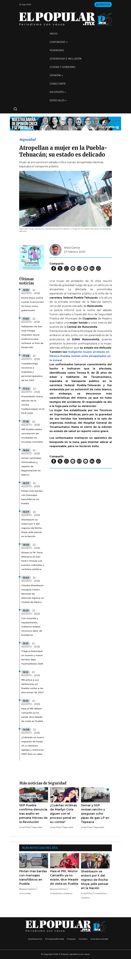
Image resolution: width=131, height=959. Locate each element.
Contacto (83, 939)
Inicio (54, 33)
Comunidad (57, 42)
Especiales (57, 100)
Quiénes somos (35, 939)
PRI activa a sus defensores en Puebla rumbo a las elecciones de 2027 (32, 686)
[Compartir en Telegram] (72, 268)
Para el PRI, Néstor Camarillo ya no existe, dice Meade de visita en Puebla (32, 714)
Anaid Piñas (24, 827)
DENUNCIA (104, 4)
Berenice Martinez (27, 889)
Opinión (55, 75)
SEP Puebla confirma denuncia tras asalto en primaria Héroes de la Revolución (33, 814)
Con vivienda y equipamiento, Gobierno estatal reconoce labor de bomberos (31, 626)
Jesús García (72, 247)
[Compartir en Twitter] (60, 268)
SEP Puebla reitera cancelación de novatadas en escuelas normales (32, 435)
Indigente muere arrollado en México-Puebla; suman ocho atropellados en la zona (80, 356)
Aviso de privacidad (99, 939)
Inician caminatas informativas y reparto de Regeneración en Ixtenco (31, 466)
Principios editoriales (54, 939)
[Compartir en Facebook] (53, 268)
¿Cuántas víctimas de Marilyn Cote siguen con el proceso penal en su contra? (63, 814)
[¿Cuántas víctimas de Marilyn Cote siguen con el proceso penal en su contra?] (64, 794)
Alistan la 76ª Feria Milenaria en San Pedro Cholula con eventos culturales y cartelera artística (32, 560)
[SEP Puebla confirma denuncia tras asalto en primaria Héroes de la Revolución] (33, 794)
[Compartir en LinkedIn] (92, 268)
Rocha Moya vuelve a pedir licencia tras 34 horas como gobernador (32, 304)
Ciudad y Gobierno (62, 67)
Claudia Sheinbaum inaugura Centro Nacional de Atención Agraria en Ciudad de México (32, 593)
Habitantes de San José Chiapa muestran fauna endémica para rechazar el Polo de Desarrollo (32, 337)
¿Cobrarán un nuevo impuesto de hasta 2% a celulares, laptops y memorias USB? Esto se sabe (32, 745)
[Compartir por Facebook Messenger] (85, 268)
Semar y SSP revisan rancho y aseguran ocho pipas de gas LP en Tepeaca (95, 814)
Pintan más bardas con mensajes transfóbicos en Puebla (32, 497)
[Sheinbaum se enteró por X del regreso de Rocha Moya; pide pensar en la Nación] (95, 860)
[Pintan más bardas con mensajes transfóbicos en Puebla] (33, 860)
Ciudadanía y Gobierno (61, 893)
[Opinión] (65, 123)
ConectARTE (58, 83)
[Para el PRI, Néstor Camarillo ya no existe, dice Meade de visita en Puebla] (64, 860)
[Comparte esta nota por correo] (79, 268)
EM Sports (57, 92)
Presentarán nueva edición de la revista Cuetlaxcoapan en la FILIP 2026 (32, 404)
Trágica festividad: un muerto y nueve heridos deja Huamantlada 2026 (32, 657)
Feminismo (57, 50)
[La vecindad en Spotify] (31, 257)
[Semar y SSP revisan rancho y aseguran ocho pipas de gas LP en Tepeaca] (95, 794)
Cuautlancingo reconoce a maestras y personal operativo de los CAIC (32, 371)
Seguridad (27, 139)
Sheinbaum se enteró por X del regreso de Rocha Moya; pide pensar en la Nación (31, 528)
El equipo (71, 939)
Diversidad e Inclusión (65, 58)
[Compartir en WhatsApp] (66, 268)
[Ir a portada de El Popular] (65, 19)
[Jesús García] (55, 249)
